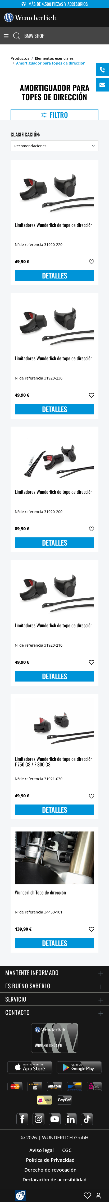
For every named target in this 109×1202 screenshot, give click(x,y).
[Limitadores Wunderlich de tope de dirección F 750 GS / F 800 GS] (54, 724)
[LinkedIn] (71, 1119)
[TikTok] (87, 1119)
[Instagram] (38, 1119)
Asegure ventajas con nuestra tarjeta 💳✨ (49, 4)
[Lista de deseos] (87, 1195)
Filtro (58, 114)
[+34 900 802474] (102, 69)
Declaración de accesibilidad (54, 1179)
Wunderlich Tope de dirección (40, 893)
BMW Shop (34, 35)
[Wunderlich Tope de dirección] (54, 857)
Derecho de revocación (50, 1170)
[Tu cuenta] (98, 1195)
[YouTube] (55, 1119)
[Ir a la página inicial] (30, 17)
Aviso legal (41, 1150)
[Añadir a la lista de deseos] (91, 261)
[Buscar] (16, 35)
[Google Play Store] (79, 1067)
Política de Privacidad (50, 1160)
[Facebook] (22, 1119)
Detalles (54, 275)
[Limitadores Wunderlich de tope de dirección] (54, 190)
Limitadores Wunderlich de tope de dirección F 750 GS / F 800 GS (54, 762)
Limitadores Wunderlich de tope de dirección (54, 225)
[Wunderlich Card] (54, 1038)
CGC (66, 1150)
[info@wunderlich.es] (102, 85)
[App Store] (29, 1067)
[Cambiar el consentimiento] (20, 1195)
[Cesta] (106, 35)
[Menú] (6, 35)
